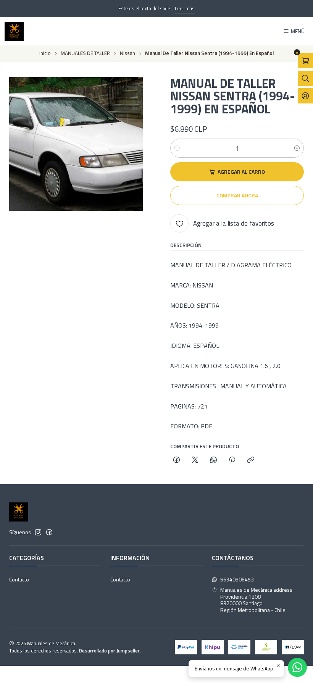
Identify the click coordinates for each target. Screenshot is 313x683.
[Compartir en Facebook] (176, 460)
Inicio (45, 53)
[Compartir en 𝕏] (195, 460)
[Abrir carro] (305, 60)
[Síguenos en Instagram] (38, 532)
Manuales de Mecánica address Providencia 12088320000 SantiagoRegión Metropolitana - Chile (256, 600)
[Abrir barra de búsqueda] (305, 78)
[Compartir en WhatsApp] (213, 460)
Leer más (185, 8)
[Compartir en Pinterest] (232, 460)
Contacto (19, 579)
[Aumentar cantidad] (296, 148)
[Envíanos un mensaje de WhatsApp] (297, 667)
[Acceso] (305, 95)
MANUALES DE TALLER (85, 53)
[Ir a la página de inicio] (14, 31)
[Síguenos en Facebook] (49, 532)
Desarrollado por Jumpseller (109, 650)
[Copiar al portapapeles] (250, 460)
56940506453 (237, 579)
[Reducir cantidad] (177, 148)
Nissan (127, 53)
